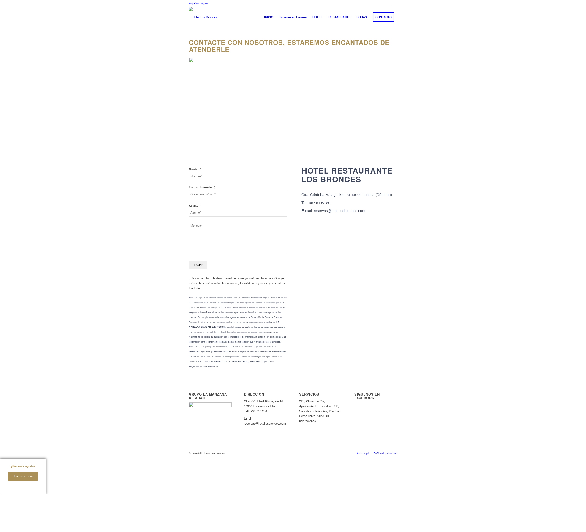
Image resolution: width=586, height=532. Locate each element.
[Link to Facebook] (386, 3)
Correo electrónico (202, 187)
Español (194, 3)
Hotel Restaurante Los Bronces (347, 174)
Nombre (195, 169)
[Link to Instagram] (393, 3)
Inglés (204, 3)
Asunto (194, 205)
